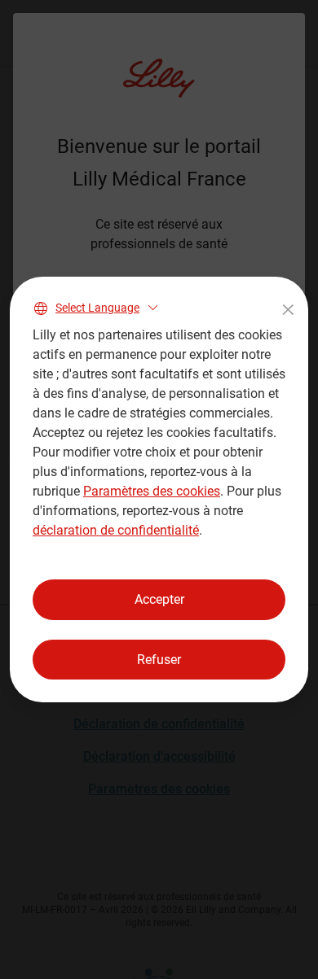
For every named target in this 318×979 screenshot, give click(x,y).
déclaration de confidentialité (116, 530)
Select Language (97, 307)
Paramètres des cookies (151, 491)
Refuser (159, 659)
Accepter (159, 599)
